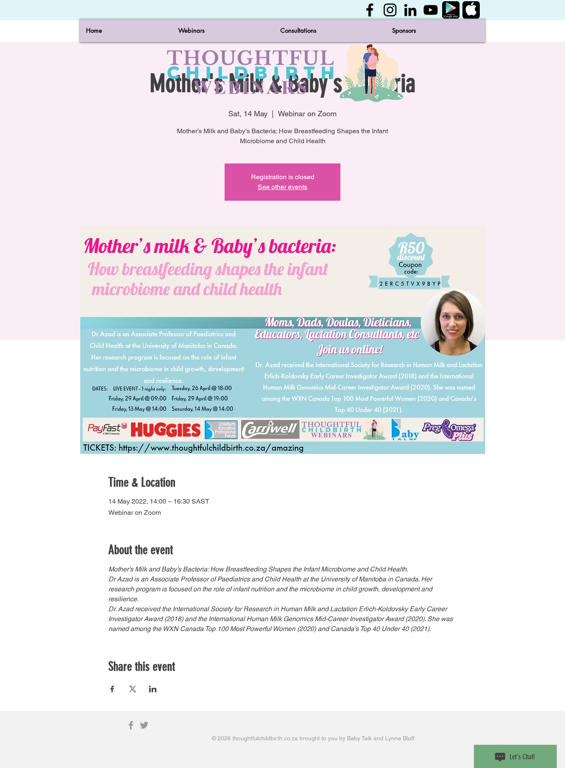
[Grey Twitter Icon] (144, 725)
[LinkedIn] (410, 10)
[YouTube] (430, 10)
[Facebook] (369, 10)
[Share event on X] (132, 689)
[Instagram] (390, 10)
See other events (282, 187)
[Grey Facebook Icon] (130, 725)
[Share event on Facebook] (112, 689)
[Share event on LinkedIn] (153, 689)
